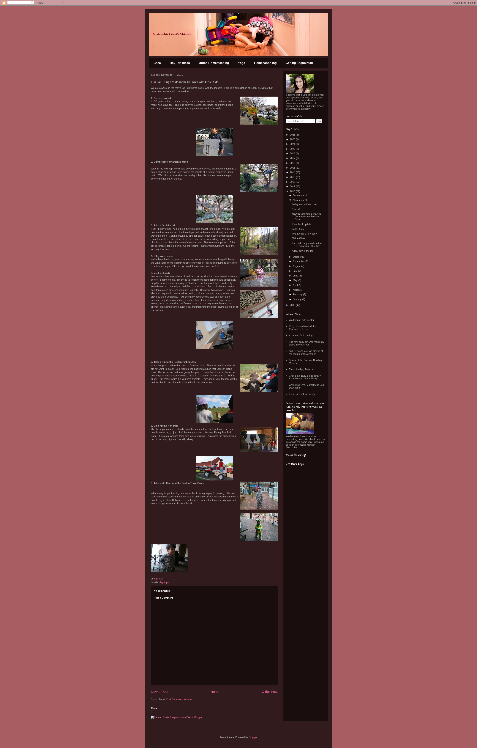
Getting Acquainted (299, 63)
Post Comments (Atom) (179, 699)
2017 (293, 158)
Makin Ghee (298, 238)
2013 (293, 177)
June (296, 275)
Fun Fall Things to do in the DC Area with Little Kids (307, 245)
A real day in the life (302, 250)
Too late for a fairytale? (304, 233)
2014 (293, 172)
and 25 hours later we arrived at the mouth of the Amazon (306, 352)
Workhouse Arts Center (301, 320)
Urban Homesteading (214, 63)
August (297, 266)
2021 (293, 144)
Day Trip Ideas (180, 63)
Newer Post (159, 692)
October (297, 256)
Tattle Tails (298, 229)
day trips (164, 582)
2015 (293, 167)
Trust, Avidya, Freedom (301, 369)
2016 (293, 163)
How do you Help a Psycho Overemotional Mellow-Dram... (306, 216)
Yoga (241, 63)
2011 (293, 186)
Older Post (270, 692)
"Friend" (296, 209)
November (299, 200)
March (296, 289)
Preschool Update (301, 224)
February (298, 294)
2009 (293, 305)
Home (215, 692)
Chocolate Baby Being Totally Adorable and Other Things (305, 377)
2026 (293, 134)
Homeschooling (265, 63)
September (299, 261)
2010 (293, 191)
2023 (293, 139)
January (297, 299)
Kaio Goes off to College (302, 394)
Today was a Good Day (304, 204)
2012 (293, 181)
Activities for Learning (300, 335)
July (295, 271)
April (295, 285)
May (295, 280)
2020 (293, 148)
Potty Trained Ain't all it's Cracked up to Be (302, 328)
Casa (157, 63)
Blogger (253, 737)
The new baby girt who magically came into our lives (306, 343)
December (299, 195)
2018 (293, 153)
